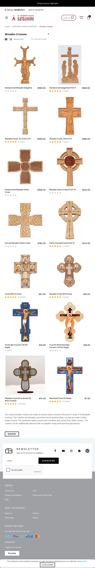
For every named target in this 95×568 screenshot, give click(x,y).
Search (35, 517)
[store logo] (22, 17)
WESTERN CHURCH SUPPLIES (24, 26)
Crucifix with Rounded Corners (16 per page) (59, 346)
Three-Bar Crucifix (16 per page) (16, 346)
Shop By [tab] (12, 434)
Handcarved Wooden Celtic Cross (17, 190)
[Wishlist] (81, 18)
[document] (47, 563)
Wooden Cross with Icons (60, 294)
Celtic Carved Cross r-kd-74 (61, 243)
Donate (12, 553)
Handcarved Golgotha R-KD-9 (62, 88)
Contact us (9, 490)
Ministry (36, 513)
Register (39, 10)
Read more (81, 561)
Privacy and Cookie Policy (42, 495)
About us (8, 513)
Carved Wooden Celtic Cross (17, 243)
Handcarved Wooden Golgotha (18, 88)
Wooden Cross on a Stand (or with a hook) (18, 399)
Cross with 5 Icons (13, 294)
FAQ (34, 490)
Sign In (31, 10)
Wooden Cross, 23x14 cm (60, 139)
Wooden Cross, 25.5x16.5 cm (18, 139)
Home (7, 26)
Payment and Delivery (13, 495)
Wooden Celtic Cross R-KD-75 (62, 189)
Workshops (9, 517)
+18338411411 (19, 10)
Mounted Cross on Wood (60, 398)
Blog (6, 499)
